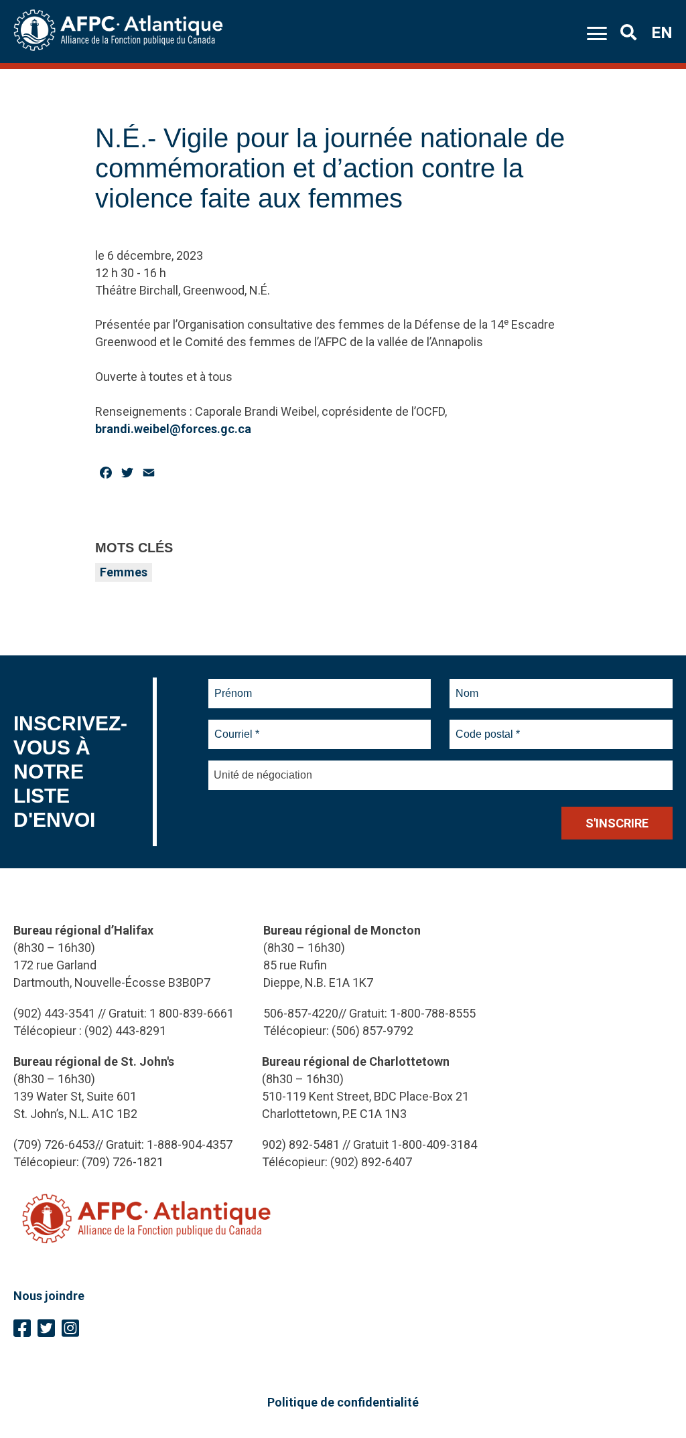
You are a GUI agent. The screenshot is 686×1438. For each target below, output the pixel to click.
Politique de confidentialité (343, 1402)
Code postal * (488, 726)
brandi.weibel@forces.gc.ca (173, 429)
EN (662, 32)
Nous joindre (48, 1296)
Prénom (233, 686)
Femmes (123, 572)
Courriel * (239, 726)
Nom (467, 686)
